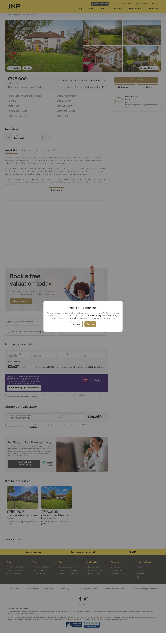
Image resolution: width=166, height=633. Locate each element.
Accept (90, 324)
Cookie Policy (94, 316)
